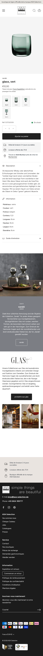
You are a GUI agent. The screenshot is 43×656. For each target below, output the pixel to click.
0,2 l (6, 105)
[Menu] (3, 10)
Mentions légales (9, 588)
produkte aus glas (21, 397)
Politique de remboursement (13, 578)
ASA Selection (12, 640)
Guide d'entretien (12, 238)
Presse (5, 532)
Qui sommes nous (9, 518)
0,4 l (16, 105)
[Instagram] (9, 507)
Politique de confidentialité (13, 581)
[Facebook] (3, 507)
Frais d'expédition (19, 89)
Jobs (4, 525)
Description (10, 166)
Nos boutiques (8, 547)
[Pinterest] (14, 507)
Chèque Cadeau (8, 522)
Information (10, 199)
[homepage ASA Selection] (21, 10)
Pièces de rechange (10, 550)
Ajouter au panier (21, 136)
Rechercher (12, 157)
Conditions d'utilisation (11, 585)
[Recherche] (34, 10)
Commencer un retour (13, 573)
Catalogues (6, 528)
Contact (5, 544)
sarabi (4, 78)
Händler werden (8, 557)
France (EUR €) (7, 634)
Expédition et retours (10, 569)
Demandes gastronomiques (13, 554)
